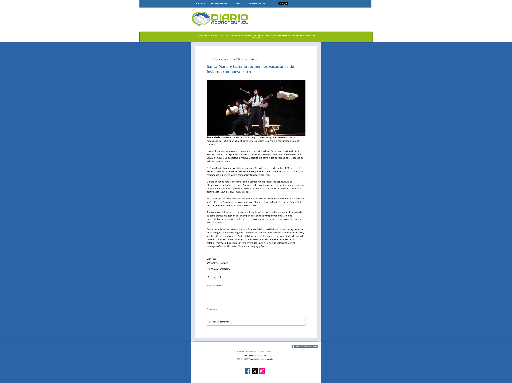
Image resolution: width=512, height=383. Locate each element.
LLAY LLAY (223, 35)
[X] (255, 371)
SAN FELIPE (296, 35)
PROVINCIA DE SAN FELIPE (218, 269)
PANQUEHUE (247, 35)
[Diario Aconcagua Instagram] (262, 371)
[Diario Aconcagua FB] (247, 371)
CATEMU (213, 35)
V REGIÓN (256, 38)
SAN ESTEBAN (284, 35)
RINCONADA (270, 35)
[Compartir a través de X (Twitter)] (214, 277)
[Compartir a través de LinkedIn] (221, 277)
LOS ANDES (235, 35)
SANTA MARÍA (309, 35)
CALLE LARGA (203, 35)
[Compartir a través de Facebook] (208, 277)
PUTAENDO (259, 35)
